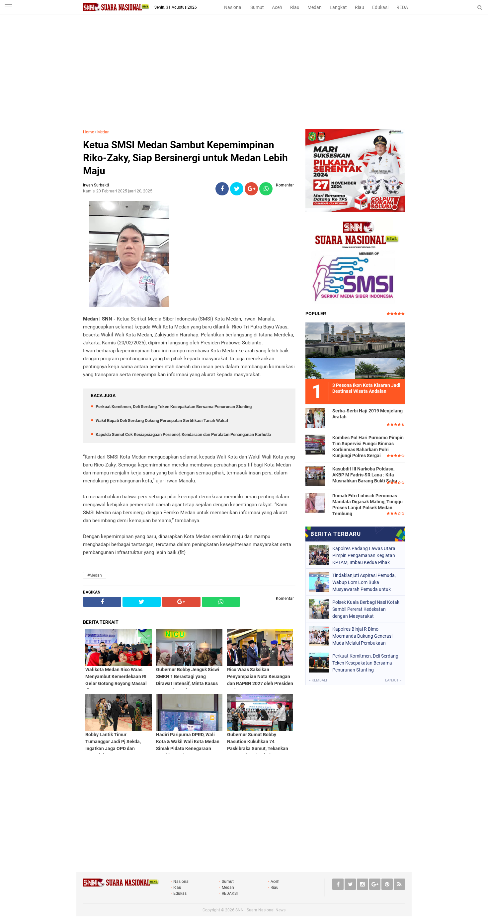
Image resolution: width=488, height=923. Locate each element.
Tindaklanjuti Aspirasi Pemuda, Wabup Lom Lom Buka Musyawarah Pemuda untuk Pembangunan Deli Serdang (364, 582)
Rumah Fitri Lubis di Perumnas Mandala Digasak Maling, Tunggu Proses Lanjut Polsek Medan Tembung (367, 505)
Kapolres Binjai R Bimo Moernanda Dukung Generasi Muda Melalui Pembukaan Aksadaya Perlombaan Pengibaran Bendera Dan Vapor (364, 636)
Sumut (257, 7)
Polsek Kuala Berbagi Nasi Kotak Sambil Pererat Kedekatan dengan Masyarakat (365, 609)
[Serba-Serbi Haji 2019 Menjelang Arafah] (315, 417)
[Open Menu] (8, 7)
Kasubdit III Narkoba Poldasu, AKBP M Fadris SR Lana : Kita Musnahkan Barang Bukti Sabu (364, 474)
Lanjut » (393, 680)
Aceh (277, 7)
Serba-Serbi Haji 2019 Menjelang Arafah (367, 413)
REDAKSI (405, 7)
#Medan (94, 575)
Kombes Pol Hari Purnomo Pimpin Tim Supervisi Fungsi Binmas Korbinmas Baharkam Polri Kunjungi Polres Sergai (368, 447)
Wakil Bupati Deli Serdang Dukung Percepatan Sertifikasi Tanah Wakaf (162, 420)
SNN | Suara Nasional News (260, 910)
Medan (314, 7)
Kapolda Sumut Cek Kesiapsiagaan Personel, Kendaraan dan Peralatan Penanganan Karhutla (183, 434)
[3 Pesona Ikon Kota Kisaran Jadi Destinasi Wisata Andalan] (355, 349)
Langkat (338, 7)
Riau (294, 7)
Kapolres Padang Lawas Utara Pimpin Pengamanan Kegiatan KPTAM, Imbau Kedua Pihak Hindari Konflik (363, 555)
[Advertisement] (244, 79)
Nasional (233, 7)
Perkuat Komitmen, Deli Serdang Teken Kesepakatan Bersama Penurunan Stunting (174, 406)
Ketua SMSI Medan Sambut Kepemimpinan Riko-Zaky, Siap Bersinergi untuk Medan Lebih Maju (185, 158)
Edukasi (380, 7)
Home (88, 132)
